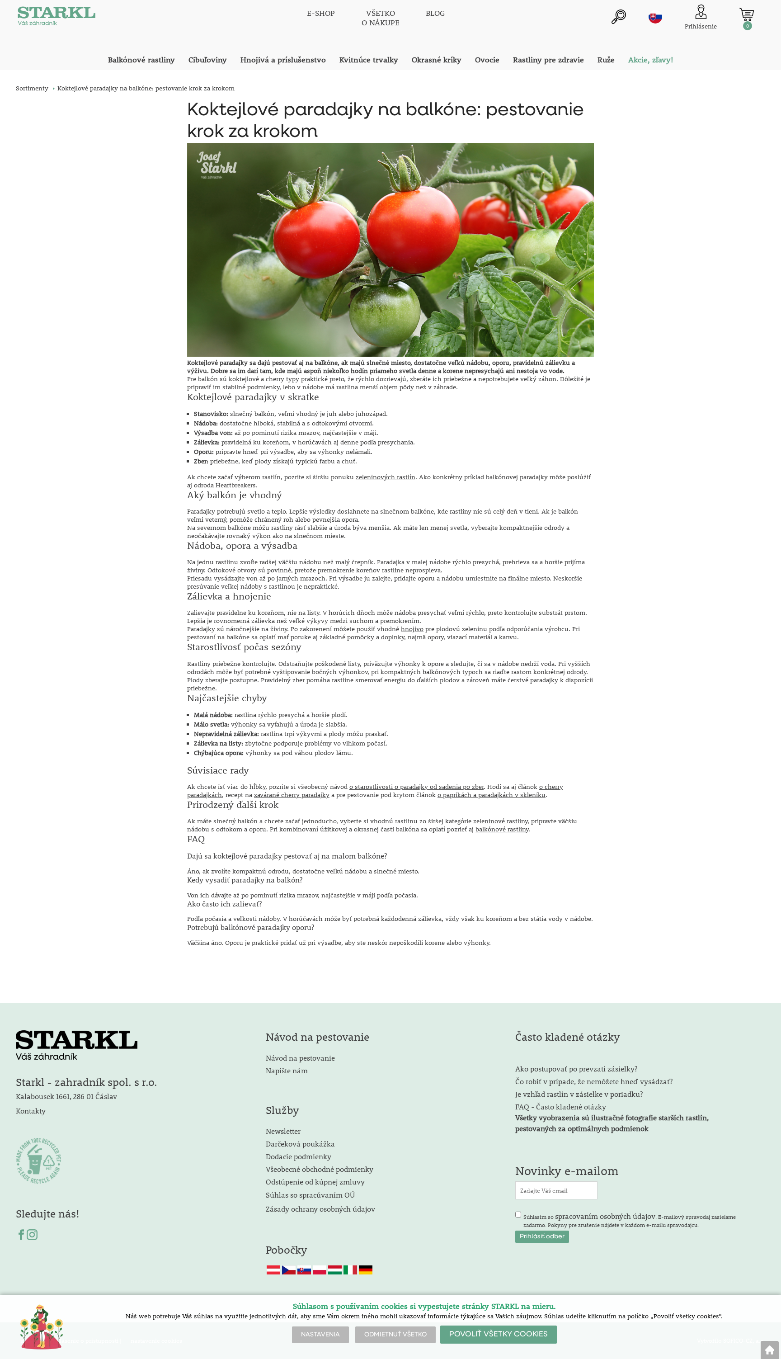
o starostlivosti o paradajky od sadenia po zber (416, 787)
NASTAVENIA (320, 1334)
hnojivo (412, 629)
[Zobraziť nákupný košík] (746, 14)
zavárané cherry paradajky (291, 795)
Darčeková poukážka (300, 1143)
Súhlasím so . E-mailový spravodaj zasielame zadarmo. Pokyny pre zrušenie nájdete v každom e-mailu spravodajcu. (629, 1219)
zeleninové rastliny (500, 821)
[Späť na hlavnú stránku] (770, 1350)
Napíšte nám (287, 1070)
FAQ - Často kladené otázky (560, 1106)
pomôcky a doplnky (375, 637)
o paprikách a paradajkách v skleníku (492, 795)
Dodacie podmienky (298, 1156)
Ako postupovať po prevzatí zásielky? (576, 1068)
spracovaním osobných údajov (605, 1216)
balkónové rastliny (501, 829)
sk (655, 17)
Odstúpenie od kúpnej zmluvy (315, 1181)
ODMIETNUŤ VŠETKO (395, 1334)
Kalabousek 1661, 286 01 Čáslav (66, 1096)
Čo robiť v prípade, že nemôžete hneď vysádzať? (594, 1081)
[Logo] (56, 18)
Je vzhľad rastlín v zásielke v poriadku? (579, 1094)
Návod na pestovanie (300, 1057)
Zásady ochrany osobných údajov (321, 1208)
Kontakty (31, 1110)
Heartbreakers (236, 485)
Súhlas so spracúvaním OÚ (310, 1194)
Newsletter (283, 1131)
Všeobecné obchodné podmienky (319, 1169)
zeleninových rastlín (385, 477)
